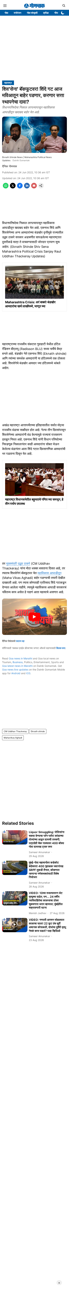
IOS (28, 673)
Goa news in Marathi (20, 658)
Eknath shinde (38, 731)
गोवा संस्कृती (32, 12)
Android (15, 673)
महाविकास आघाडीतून (49, 573)
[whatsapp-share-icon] (5, 187)
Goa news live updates (15, 669)
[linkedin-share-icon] (27, 187)
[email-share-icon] (34, 187)
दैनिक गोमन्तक (9, 166)
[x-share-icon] (13, 187)
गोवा (6, 12)
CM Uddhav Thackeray (15, 731)
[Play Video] (34, 617)
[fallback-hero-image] (14, 837)
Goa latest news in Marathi (17, 665)
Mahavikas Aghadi (13, 737)
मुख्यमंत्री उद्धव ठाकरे (18, 563)
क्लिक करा (60, 648)
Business (18, 662)
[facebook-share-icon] (20, 187)
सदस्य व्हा (20, 640)
